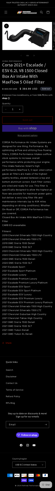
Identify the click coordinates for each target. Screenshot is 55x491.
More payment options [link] (27, 135)
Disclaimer (11, 376)
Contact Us (11, 383)
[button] (6, 12)
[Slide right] (34, 55)
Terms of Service (14, 390)
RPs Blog (10, 403)
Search (9, 370)
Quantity (6, 103)
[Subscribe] (46, 424)
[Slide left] (21, 55)
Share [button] (9, 343)
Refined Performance (31, 486)
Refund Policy (13, 396)
